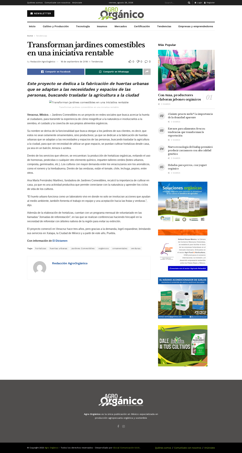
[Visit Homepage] (121, 13)
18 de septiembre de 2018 (74, 61)
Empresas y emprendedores (195, 26)
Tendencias (164, 26)
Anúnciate (77, 2)
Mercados (121, 26)
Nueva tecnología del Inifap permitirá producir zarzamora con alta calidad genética (190, 150)
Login (199, 2)
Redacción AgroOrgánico (42, 61)
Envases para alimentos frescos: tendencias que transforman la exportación (186, 132)
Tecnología (83, 26)
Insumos (102, 26)
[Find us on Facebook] (118, 426)
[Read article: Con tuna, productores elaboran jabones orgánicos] (186, 70)
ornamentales (119, 248)
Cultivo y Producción (56, 26)
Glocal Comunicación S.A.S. (126, 448)
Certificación (142, 26)
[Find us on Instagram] (123, 426)
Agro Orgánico (51, 448)
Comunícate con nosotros (57, 2)
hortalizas (40, 248)
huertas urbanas (58, 248)
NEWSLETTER (42, 13)
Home (30, 36)
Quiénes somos (35, 2)
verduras (135, 248)
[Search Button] (188, 2)
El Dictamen (60, 240)
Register (210, 2)
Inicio (32, 26)
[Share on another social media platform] (147, 72)
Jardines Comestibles (83, 248)
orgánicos (103, 248)
